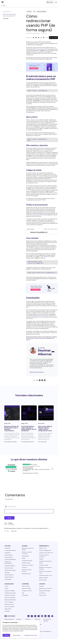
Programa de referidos (10, 595)
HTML (36, 96)
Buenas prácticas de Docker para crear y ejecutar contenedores (11, 428)
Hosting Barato (8, 579)
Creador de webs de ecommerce (44, 555)
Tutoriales (29, 11)
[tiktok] (49, 616)
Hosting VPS (7, 552)
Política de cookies (18, 631)
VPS (34, 11)
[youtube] (42, 616)
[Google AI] (38, 37)
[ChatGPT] (33, 37)
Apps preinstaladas (41, 11)
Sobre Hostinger (25, 586)
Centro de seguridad (9, 606)
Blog (23, 593)
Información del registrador (47, 620)
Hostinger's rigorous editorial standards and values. (40, 339)
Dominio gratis (25, 556)
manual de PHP (48, 212)
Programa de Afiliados (10, 590)
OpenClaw (7, 572)
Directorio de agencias (10, 597)
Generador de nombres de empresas (45, 568)
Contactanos (42, 593)
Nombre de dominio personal (26, 570)
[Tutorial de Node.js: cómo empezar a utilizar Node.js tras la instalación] (29, 412)
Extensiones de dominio (27, 565)
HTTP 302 (39, 176)
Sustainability (25, 595)
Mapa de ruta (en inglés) (10, 599)
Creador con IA (42, 548)
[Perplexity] (43, 37)
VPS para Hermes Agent (10, 570)
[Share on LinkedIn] (45, 380)
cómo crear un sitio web (43, 49)
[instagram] (35, 616)
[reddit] (45, 616)
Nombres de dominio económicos (27, 552)
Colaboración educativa (10, 593)
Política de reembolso (27, 620)
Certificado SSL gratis (27, 560)
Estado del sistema (9, 604)
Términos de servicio (37, 620)
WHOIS (23, 558)
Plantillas (41, 559)
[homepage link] (2, 2)
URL (44, 148)
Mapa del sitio (8, 608)
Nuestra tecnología (26, 588)
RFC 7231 (43, 149)
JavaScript (47, 256)
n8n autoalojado (8, 555)
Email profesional (9, 557)
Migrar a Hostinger (43, 577)
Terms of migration (9, 602)
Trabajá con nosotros (27, 590)
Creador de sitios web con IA (46, 552)
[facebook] (32, 616)
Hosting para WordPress (10, 550)
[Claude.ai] (36, 37)
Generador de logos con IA (45, 575)
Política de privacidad (18, 620)
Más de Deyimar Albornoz (37, 372)
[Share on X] (39, 380)
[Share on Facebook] (42, 380)
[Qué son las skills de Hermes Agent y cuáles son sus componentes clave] (46, 412)
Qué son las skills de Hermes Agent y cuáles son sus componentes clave (45, 428)
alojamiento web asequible (41, 317)
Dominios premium (26, 573)
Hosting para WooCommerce (8, 562)
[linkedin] (28, 616)
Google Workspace (9, 577)
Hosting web (7, 548)
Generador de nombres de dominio (45, 562)
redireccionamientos (49, 158)
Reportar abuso (42, 595)
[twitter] (38, 616)
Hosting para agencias (10, 565)
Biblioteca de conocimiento (45, 588)
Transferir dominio (26, 563)
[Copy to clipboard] (37, 380)
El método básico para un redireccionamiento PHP (9, 15)
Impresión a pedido (43, 565)
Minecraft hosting (9, 568)
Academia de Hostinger (44, 590)
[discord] (52, 616)
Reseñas (6, 588)
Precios (6, 586)
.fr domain (24, 567)
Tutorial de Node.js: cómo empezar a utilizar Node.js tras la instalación (28, 428)
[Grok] (41, 37)
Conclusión (6, 18)
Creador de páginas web (45, 550)
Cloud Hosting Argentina (10, 559)
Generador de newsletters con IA (45, 572)
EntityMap (7, 611)
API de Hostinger (43, 580)
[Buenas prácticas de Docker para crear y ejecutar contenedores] (12, 412)
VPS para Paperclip (9, 574)
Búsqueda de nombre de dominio (27, 549)
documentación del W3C (37, 214)
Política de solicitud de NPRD (9, 620)
